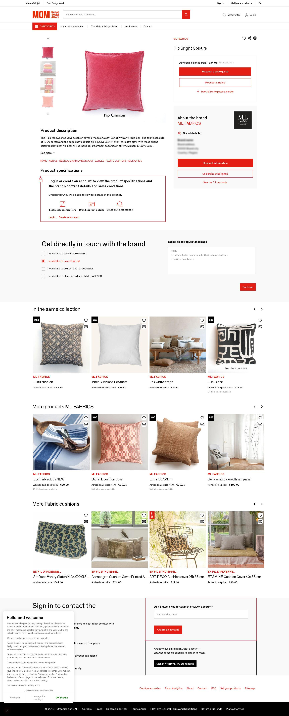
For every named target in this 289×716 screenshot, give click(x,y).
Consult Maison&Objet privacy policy (23, 685)
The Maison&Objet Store (104, 26)
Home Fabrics (49, 160)
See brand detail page (215, 173)
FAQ (213, 688)
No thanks (15, 697)
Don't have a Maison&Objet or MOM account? (183, 606)
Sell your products (241, 3)
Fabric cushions (116, 160)
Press (98, 708)
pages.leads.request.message (187, 241)
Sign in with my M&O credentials (175, 663)
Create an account (69, 217)
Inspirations (131, 26)
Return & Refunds (211, 708)
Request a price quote (215, 71)
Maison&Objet (33, 3)
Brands (148, 26)
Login (253, 14)
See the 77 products (215, 182)
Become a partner (116, 708)
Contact (202, 688)
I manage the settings (38, 697)
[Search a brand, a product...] (186, 14)
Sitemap (250, 688)
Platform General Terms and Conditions (173, 708)
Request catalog (215, 82)
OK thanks (62, 697)
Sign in (220, 3)
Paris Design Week (55, 3)
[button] (7, 710)
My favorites (234, 14)
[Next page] (261, 309)
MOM (45, 14)
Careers (87, 708)
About (190, 688)
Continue (248, 286)
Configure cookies (150, 688)
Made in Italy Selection (72, 26)
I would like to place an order (217, 91)
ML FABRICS (135, 160)
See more (46, 152)
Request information (215, 163)
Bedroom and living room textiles (81, 160)
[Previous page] (255, 309)
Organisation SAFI (67, 708)
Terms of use (139, 708)
